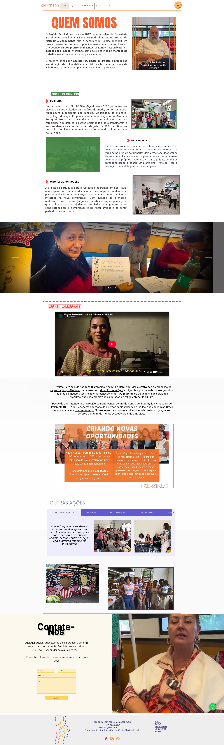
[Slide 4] (115, 287)
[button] (154, 114)
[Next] (208, 258)
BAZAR (158, 724)
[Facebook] (105, 738)
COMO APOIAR (161, 727)
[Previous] (15, 258)
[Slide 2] (110, 287)
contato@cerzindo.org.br (112, 727)
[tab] (64, 512)
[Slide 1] (108, 287)
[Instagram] (112, 738)
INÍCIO (157, 722)
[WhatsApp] (118, 738)
